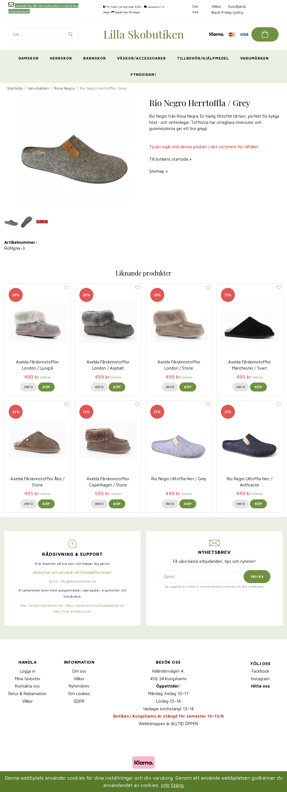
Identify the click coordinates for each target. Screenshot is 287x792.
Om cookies (79, 693)
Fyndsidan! (143, 74)
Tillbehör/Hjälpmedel (203, 58)
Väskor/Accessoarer (141, 58)
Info (28, 387)
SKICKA (257, 576)
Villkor (216, 6)
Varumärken (254, 58)
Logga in (27, 671)
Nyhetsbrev (79, 686)
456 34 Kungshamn (168, 678)
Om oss (79, 671)
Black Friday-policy (227, 12)
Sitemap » (158, 171)
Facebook (260, 671)
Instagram (260, 678)
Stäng (177, 785)
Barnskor (94, 58)
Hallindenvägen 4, (168, 671)
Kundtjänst (237, 6)
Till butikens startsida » (170, 159)
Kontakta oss (27, 686)
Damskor (28, 58)
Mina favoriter (27, 678)
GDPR (79, 701)
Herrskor (61, 58)
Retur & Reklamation (27, 693)
